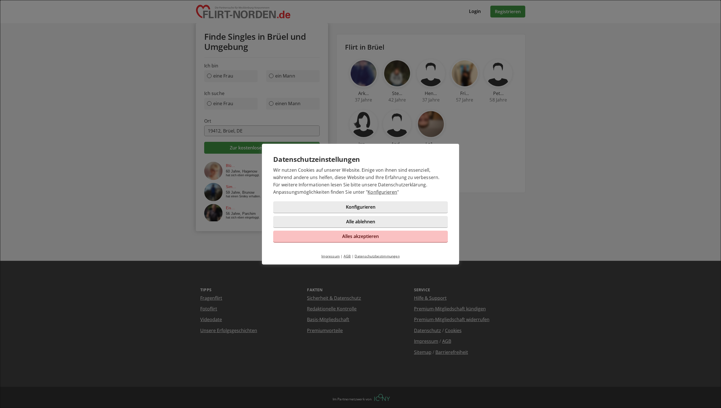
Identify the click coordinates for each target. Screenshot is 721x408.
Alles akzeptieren (360, 236)
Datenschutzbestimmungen (377, 256)
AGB (347, 256)
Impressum (330, 256)
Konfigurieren (382, 192)
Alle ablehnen (360, 222)
